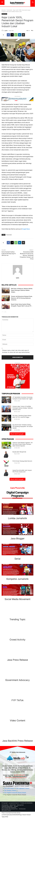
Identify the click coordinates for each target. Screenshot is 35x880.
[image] (17, 509)
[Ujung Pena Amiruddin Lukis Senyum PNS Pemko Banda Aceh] (6, 472)
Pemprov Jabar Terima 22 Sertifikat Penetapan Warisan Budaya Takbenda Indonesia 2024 (22, 408)
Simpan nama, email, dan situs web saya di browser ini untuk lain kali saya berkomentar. (16, 351)
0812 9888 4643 (20, 775)
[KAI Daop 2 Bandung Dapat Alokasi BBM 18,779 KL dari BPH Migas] (6, 418)
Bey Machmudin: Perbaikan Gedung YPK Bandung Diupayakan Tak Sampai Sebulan (22, 426)
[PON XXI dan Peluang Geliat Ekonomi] (6, 463)
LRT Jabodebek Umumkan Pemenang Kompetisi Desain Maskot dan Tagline (22, 398)
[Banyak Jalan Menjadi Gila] (6, 454)
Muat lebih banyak (16, 434)
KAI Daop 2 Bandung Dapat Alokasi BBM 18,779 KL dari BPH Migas (21, 416)
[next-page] (5, 312)
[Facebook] (8, 34)
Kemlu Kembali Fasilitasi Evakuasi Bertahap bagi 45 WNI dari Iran (9, 253)
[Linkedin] (19, 34)
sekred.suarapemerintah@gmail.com (15, 777)
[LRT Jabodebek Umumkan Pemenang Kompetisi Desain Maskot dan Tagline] (6, 399)
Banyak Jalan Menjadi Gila (19, 452)
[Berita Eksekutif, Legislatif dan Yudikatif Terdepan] (17, 3)
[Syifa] (3, 30)
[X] (12, 34)
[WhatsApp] (16, 34)
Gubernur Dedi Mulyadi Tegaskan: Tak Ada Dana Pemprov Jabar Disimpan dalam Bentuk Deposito (22, 444)
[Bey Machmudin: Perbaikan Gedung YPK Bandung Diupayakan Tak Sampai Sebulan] (6, 427)
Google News (26, 229)
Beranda (4, 10)
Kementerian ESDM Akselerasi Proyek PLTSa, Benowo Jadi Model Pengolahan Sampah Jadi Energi (26, 255)
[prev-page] (3, 312)
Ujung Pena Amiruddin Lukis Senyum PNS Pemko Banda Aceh (22, 471)
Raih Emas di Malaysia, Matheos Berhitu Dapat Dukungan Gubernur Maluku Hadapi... (21, 290)
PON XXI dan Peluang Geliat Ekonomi (22, 461)
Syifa (6, 30)
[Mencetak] (23, 34)
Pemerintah (9, 10)
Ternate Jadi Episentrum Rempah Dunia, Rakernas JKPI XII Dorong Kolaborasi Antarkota (21, 298)
